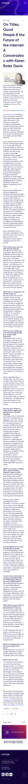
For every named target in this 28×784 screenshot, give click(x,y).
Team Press (15, 708)
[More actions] (24, 20)
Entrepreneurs (5, 767)
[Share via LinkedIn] (11, 714)
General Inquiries (6, 769)
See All (23, 722)
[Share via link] (15, 714)
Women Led (7, 708)
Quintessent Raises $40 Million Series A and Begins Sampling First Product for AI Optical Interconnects (13, 742)
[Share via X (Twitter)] (7, 714)
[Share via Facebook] (4, 714)
